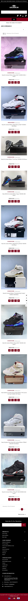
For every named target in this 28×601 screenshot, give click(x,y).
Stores (3, 554)
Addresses (4, 566)
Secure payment (5, 549)
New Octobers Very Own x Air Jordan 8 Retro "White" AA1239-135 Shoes (14, 443)
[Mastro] (9, 598)
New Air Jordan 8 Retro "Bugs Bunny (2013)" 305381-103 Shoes (14, 244)
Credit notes (5, 564)
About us (4, 547)
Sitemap (4, 552)
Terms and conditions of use (8, 545)
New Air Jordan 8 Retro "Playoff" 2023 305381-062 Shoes (14, 492)
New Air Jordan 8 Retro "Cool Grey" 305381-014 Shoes (14, 159)
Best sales (4, 537)
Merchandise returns (6, 561)
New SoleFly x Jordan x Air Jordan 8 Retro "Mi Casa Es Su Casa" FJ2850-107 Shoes (14, 393)
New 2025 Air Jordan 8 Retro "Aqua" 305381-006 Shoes (14, 194)
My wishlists (5, 570)
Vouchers (4, 568)
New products (5, 535)
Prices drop (4, 533)
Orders (3, 563)
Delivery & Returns (6, 542)
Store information (8, 573)
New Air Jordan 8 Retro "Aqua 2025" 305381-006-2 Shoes (14, 75)
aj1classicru (11, 584)
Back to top (22, 514)
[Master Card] (14, 598)
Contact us (4, 550)
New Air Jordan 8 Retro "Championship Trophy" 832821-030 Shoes (14, 294)
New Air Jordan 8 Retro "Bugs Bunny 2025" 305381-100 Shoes (14, 125)
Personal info (5, 559)
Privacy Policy (5, 543)
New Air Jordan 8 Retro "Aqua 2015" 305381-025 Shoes (14, 343)
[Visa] (18, 598)
